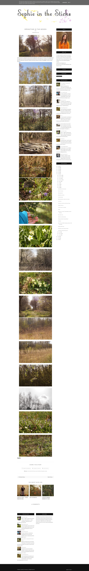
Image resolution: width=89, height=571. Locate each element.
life (31, 471)
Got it (69, 2)
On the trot (62, 138)
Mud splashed (23, 547)
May (59, 185)
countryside (29, 471)
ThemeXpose (26, 569)
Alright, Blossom (60, 205)
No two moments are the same (66, 123)
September (60, 179)
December (60, 175)
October (59, 178)
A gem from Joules (24, 517)
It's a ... (62, 115)
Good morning (60, 197)
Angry (59, 209)
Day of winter (33, 497)
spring (46, 471)
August (59, 181)
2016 (58, 173)
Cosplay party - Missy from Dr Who (22, 498)
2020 (58, 167)
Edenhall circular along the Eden (63, 228)
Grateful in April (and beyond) (63, 230)
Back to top (68, 569)
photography (42, 471)
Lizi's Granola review (64, 92)
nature (36, 471)
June (59, 184)
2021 (58, 166)
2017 (58, 172)
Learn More (64, 2)
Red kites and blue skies (62, 216)
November (60, 176)
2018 (58, 170)
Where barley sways (24, 524)
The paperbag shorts (64, 107)
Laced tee (59, 201)
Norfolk (39, 471)
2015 (58, 236)
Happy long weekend (64, 154)
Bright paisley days (61, 226)
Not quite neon (60, 214)
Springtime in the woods (62, 188)
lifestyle (33, 471)
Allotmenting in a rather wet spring (63, 199)
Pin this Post (46, 468)
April (59, 187)
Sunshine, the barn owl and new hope (64, 203)
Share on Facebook (27, 468)
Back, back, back (63, 100)
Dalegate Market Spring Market (63, 218)
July (59, 182)
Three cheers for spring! (62, 207)
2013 (58, 239)
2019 (58, 169)
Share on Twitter (37, 468)
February (59, 233)
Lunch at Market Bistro (64, 146)
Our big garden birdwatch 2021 (46, 498)
